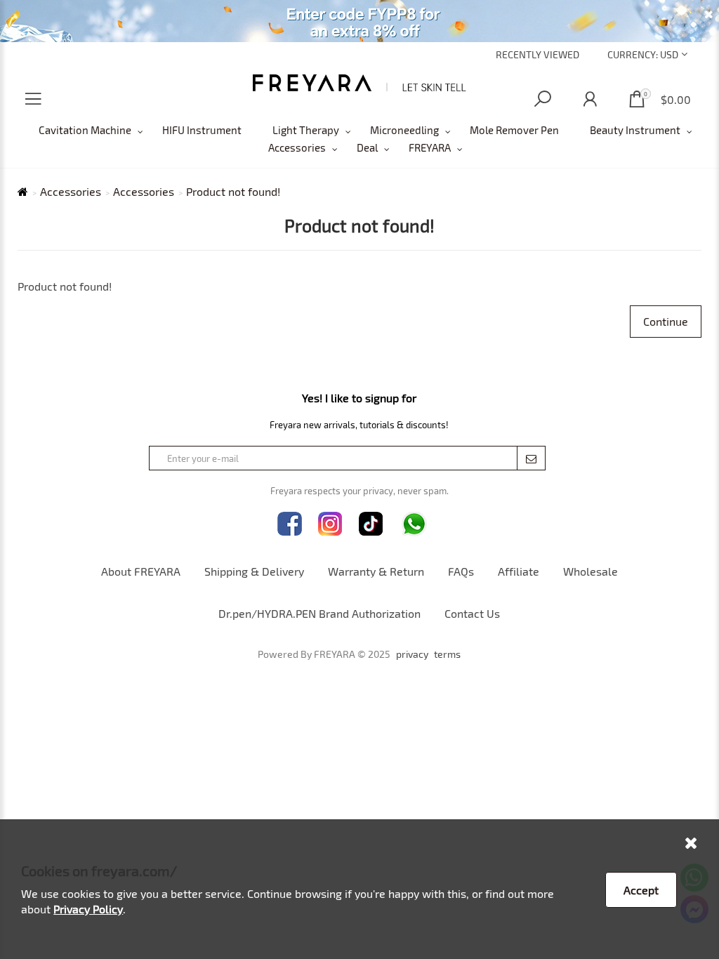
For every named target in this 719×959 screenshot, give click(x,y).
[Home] (360, 82)
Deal (367, 147)
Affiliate (518, 571)
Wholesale (590, 571)
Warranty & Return (376, 571)
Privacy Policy (88, 908)
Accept (641, 890)
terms (447, 654)
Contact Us (472, 613)
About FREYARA (140, 571)
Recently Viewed (537, 54)
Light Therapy (305, 130)
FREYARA (430, 147)
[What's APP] (414, 524)
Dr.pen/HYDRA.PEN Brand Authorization (319, 613)
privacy (412, 654)
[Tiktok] (371, 524)
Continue (665, 321)
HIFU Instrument (202, 130)
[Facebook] (289, 524)
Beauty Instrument (635, 130)
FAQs (461, 571)
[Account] (590, 99)
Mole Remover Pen (514, 130)
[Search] (543, 99)
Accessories (297, 147)
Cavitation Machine (85, 130)
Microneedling (404, 130)
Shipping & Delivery (254, 571)
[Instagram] (330, 524)
